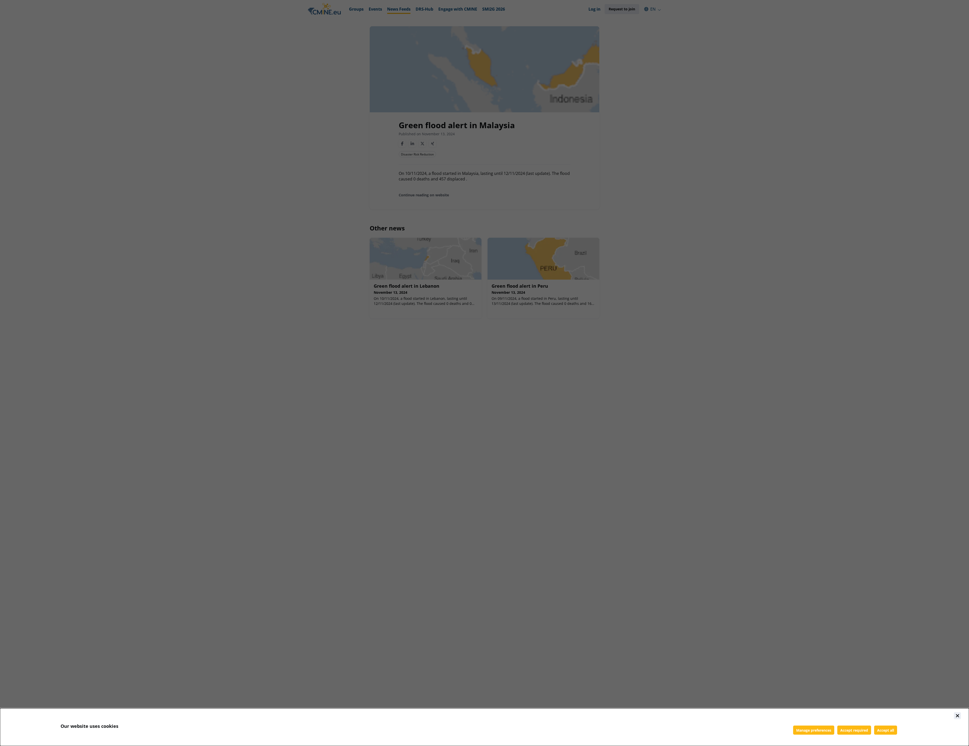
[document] (484, 727)
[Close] (957, 715)
